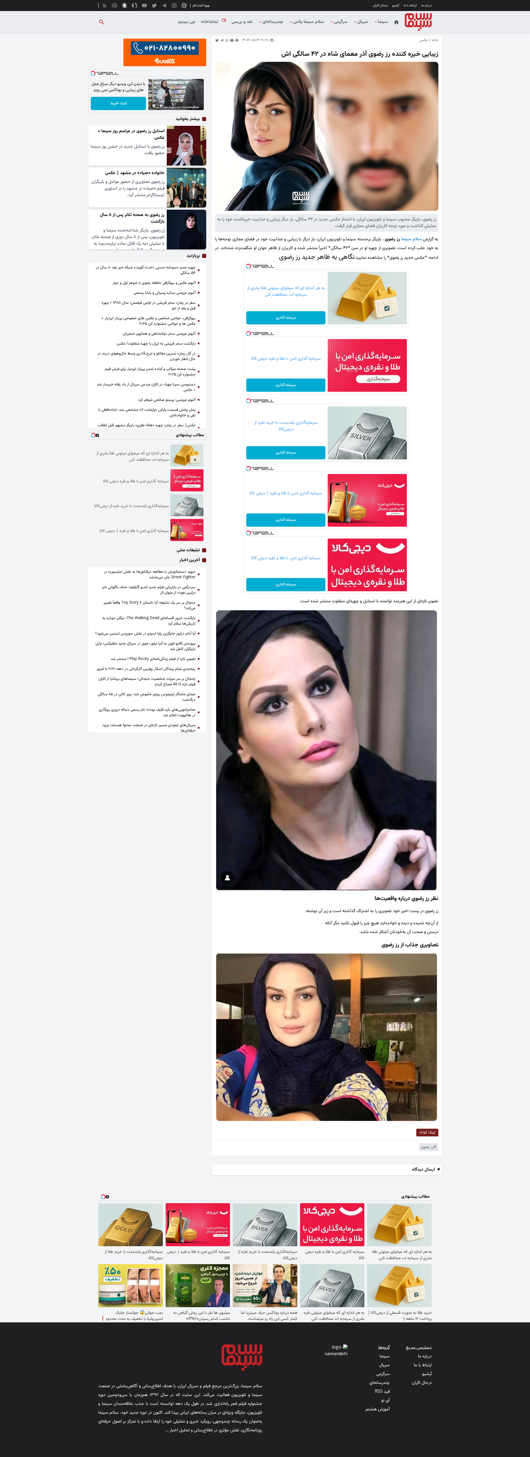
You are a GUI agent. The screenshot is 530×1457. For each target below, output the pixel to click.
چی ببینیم (186, 22)
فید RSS (382, 1391)
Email (232, 40)
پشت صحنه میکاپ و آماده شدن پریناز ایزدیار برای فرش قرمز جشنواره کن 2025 (150, 371)
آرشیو (395, 5)
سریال (362, 22)
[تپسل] (248, 266)
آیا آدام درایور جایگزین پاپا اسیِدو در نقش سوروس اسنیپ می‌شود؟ (145, 633)
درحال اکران (380, 5)
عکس (423, 40)
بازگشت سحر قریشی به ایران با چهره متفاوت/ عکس (156, 344)
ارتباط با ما (410, 5)
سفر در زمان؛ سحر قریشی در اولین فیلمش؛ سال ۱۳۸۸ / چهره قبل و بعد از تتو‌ (148, 305)
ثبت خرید (118, 103)
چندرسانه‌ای (273, 22)
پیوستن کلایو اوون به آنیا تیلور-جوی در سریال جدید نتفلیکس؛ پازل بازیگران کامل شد (145, 646)
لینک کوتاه (427, 1133)
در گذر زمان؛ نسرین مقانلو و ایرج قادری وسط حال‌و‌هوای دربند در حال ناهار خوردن (146, 356)
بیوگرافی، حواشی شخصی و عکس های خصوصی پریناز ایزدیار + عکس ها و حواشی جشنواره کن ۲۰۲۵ (148, 321)
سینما (383, 22)
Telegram (222, 40)
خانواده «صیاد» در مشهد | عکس (135, 173)
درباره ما (426, 5)
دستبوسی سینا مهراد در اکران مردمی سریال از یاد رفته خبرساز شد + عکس (146, 387)
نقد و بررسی (242, 22)
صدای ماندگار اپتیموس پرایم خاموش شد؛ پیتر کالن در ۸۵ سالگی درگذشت (146, 697)
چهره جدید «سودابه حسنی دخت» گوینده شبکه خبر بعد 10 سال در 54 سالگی (145, 270)
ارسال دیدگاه (423, 1169)
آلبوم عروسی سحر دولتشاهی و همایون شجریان (159, 334)
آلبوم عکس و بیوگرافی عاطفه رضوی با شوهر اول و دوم (154, 283)
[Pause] (153, 105)
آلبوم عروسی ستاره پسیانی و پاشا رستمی (164, 293)
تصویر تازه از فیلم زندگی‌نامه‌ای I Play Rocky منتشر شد (153, 659)
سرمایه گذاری (286, 318)
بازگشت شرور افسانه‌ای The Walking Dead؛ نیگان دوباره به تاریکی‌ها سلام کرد (148, 621)
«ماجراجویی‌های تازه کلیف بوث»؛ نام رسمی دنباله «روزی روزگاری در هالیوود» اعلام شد (147, 712)
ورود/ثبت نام (201, 5)
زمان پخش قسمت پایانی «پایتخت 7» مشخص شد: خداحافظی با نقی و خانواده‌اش (146, 412)
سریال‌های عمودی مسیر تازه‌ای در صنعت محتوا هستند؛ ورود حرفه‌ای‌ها (148, 728)
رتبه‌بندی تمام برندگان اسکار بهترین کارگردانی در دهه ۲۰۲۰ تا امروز (146, 669)
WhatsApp (227, 40)
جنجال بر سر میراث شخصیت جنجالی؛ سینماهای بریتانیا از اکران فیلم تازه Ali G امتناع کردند (147, 681)
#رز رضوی (428, 1147)
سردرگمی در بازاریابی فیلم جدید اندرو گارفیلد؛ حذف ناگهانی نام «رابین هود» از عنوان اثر (148, 590)
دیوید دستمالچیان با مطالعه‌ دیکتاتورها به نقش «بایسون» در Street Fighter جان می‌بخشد (149, 574)
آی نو (385, 1400)
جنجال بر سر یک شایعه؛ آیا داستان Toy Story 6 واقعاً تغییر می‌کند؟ (149, 605)
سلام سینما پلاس (308, 22)
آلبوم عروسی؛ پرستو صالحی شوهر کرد (166, 400)
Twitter (217, 40)
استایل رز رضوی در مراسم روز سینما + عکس (131, 134)
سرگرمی (341, 22)
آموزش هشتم (377, 1409)
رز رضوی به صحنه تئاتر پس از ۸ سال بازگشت (132, 218)
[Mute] (161, 105)
